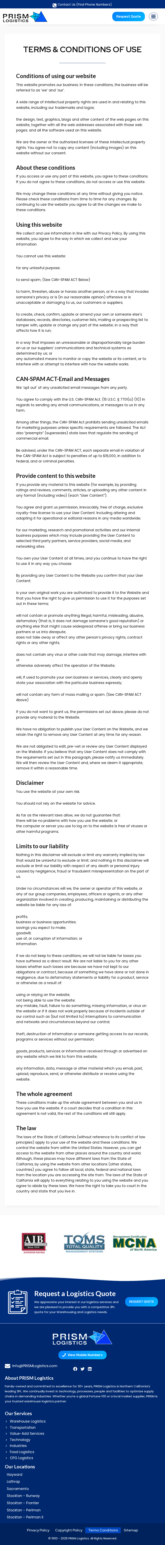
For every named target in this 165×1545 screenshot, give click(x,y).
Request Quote (128, 16)
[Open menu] (153, 16)
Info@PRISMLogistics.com (34, 1365)
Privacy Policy (38, 1530)
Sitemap (131, 1530)
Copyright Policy (68, 1530)
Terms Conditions (103, 1530)
